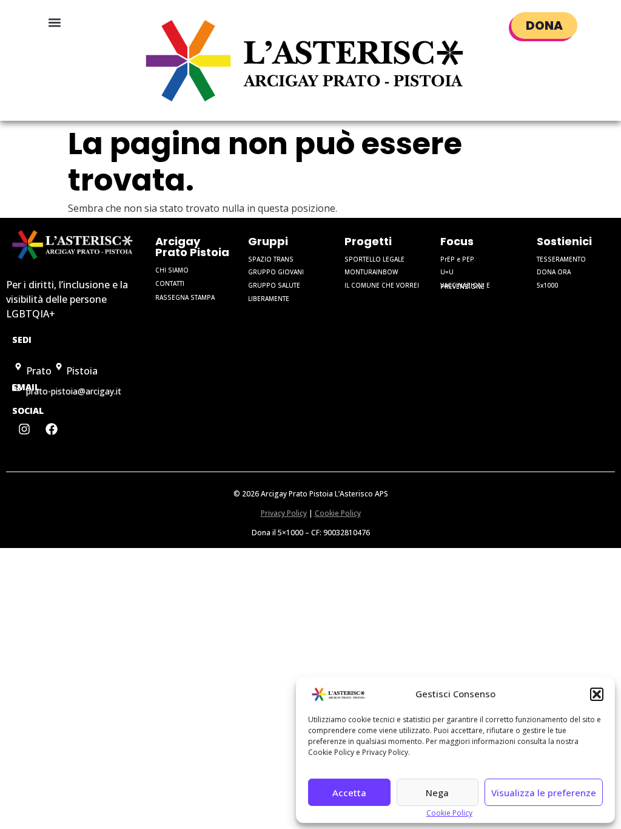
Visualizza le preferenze (543, 793)
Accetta (349, 793)
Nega (437, 793)
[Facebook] (51, 429)
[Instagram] (24, 429)
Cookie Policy (449, 813)
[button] (597, 694)
